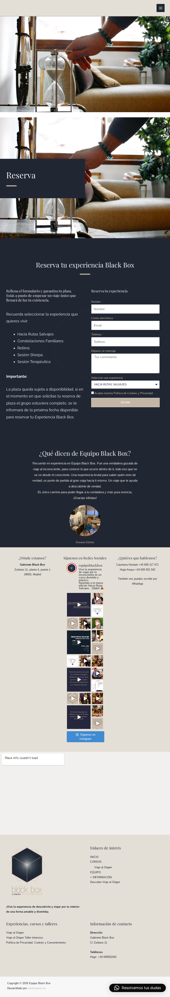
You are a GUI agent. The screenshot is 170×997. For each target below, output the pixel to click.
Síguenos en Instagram (87, 736)
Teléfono (96, 334)
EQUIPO (95, 872)
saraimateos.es (37, 988)
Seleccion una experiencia (107, 377)
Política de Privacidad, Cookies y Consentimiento (36, 942)
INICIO (94, 857)
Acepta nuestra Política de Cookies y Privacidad (124, 393)
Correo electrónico (102, 318)
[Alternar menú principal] (161, 8)
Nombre (96, 301)
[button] (137, 988)
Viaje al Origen (103, 867)
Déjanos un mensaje (103, 350)
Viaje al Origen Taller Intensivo (24, 937)
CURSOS (96, 861)
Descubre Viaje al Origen (105, 882)
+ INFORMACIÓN (101, 877)
